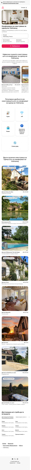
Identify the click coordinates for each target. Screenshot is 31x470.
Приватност (13, 463)
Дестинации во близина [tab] (7, 417)
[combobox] (15, 36)
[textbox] (8, 41)
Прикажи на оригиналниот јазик (11, 3)
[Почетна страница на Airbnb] (3, 7)
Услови (18, 463)
